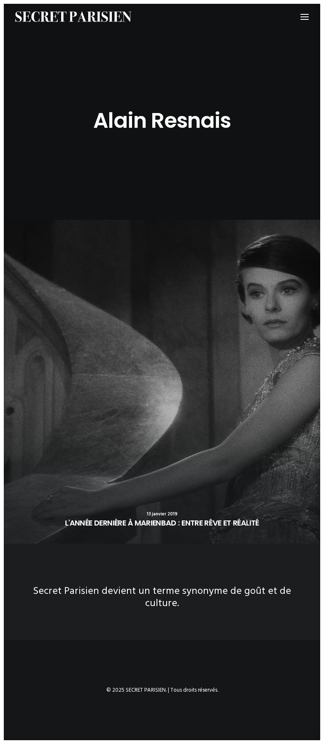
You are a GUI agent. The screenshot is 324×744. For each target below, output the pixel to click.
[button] (162, 382)
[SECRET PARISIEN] (73, 16)
